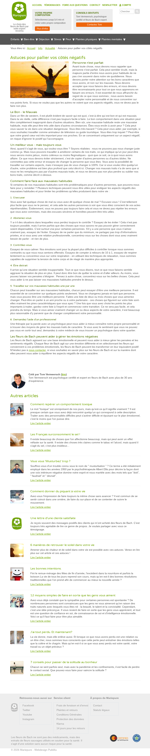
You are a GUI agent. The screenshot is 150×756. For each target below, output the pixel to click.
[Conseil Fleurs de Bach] (14, 707)
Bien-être (29, 39)
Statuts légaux (101, 710)
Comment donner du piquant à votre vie (57, 491)
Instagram (28, 719)
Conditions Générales (69, 714)
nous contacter (37, 350)
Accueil (37, 5)
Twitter (26, 710)
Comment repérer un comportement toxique (61, 404)
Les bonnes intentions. (45, 568)
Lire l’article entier (40, 423)
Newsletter (109, 5)
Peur (69, 39)
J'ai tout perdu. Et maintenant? (51, 632)
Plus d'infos (42, 28)
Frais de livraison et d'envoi (72, 705)
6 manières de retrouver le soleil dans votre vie (62, 545)
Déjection (44, 39)
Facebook (28, 705)
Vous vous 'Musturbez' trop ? (50, 461)
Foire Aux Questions (75, 5)
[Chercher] (137, 11)
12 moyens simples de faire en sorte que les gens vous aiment (72, 595)
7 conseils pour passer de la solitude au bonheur (63, 662)
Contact (95, 5)
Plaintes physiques (87, 39)
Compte (126, 5)
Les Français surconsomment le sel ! (55, 434)
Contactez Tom (94, 24)
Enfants (15, 39)
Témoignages (52, 5)
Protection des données (70, 719)
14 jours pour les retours (71, 728)
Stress (58, 39)
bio (64, 374)
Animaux (16, 44)
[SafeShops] (118, 738)
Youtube (27, 714)
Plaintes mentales (112, 39)
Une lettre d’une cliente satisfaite (53, 518)
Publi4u (52, 749)
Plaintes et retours (67, 710)
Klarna (60, 723)
